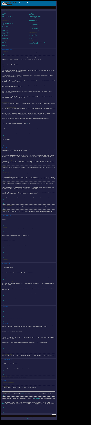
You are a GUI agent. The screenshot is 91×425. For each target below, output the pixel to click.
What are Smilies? (4, 42)
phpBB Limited (23, 393)
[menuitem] (3, 6)
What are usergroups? (31, 14)
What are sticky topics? (4, 45)
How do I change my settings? (5, 21)
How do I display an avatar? (5, 25)
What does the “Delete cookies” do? (6, 18)
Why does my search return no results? (33, 28)
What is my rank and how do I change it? (6, 26)
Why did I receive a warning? (5, 35)
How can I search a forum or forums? (33, 27)
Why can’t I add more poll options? (6, 32)
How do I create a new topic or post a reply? (7, 29)
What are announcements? (5, 44)
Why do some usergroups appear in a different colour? (35, 16)
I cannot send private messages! (33, 20)
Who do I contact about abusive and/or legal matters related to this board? (37, 42)
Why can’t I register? (4, 14)
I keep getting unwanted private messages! (34, 21)
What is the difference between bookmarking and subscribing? (36, 33)
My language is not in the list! (5, 24)
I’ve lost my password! (4, 17)
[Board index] (10, 3)
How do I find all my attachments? (33, 38)
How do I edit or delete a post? (5, 30)
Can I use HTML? (4, 41)
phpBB (27, 123)
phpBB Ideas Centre (36, 398)
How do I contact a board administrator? (33, 43)
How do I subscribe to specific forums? (33, 34)
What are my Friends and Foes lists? (33, 24)
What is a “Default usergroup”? (32, 17)
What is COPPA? (4, 13)
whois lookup (3, 403)
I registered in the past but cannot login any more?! (7, 16)
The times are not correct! (5, 22)
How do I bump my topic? (5, 38)
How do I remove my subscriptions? (33, 35)
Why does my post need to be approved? (6, 37)
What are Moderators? (31, 13)
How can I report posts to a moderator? (6, 36)
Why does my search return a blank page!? (34, 29)
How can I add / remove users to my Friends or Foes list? (35, 25)
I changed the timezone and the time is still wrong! (7, 23)
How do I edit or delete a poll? (5, 33)
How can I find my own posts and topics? (34, 30)
